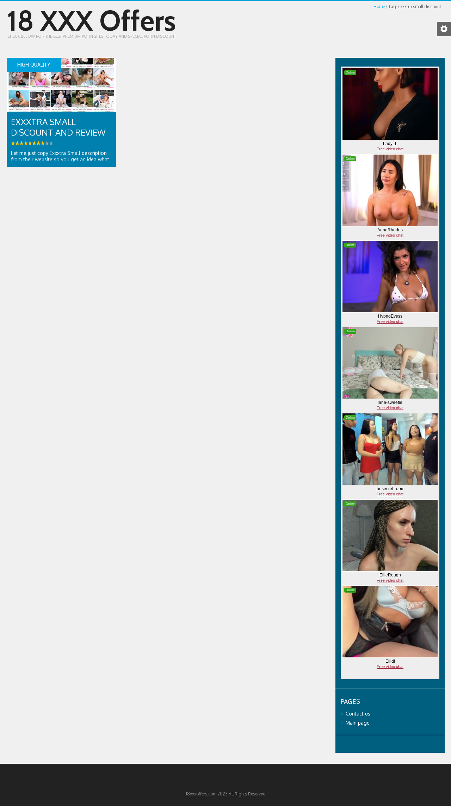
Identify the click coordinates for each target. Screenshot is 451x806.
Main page (358, 723)
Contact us (358, 714)
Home (379, 6)
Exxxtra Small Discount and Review (58, 127)
